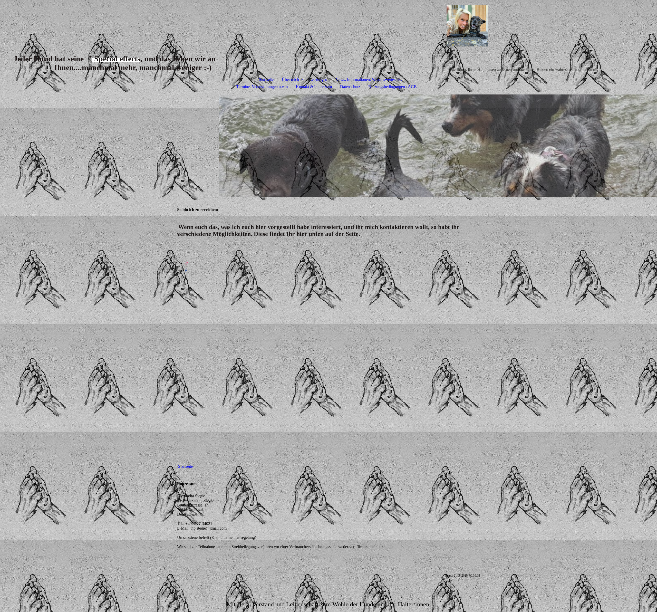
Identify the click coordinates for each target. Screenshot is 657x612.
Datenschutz (350, 86)
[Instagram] (186, 263)
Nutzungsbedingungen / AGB (392, 86)
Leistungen (318, 79)
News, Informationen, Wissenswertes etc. (368, 79)
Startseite (266, 79)
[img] (328, 27)
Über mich (290, 79)
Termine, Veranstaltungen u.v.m (262, 86)
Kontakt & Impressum (314, 86)
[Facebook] (186, 271)
